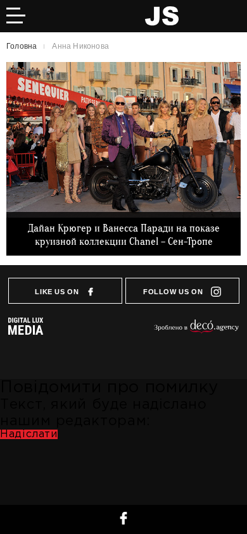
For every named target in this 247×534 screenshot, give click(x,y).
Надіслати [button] (29, 434)
